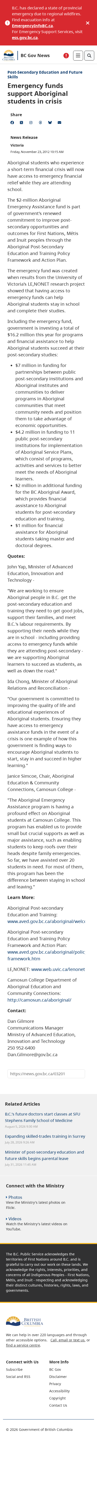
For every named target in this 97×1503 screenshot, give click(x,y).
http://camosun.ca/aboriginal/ (39, 1000)
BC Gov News (35, 55)
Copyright (57, 1398)
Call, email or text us (67, 1340)
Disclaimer (58, 1376)
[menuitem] (27, 1369)
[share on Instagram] (31, 123)
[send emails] (60, 123)
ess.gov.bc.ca (25, 37)
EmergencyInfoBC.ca (32, 25)
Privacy (55, 1383)
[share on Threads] (41, 123)
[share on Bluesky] (50, 123)
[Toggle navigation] (78, 56)
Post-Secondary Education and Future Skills (44, 74)
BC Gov (55, 1369)
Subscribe (14, 1369)
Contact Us (58, 1405)
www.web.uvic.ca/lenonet (58, 969)
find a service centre (23, 1345)
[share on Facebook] (12, 123)
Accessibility (59, 1391)
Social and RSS (18, 1376)
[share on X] (22, 123)
